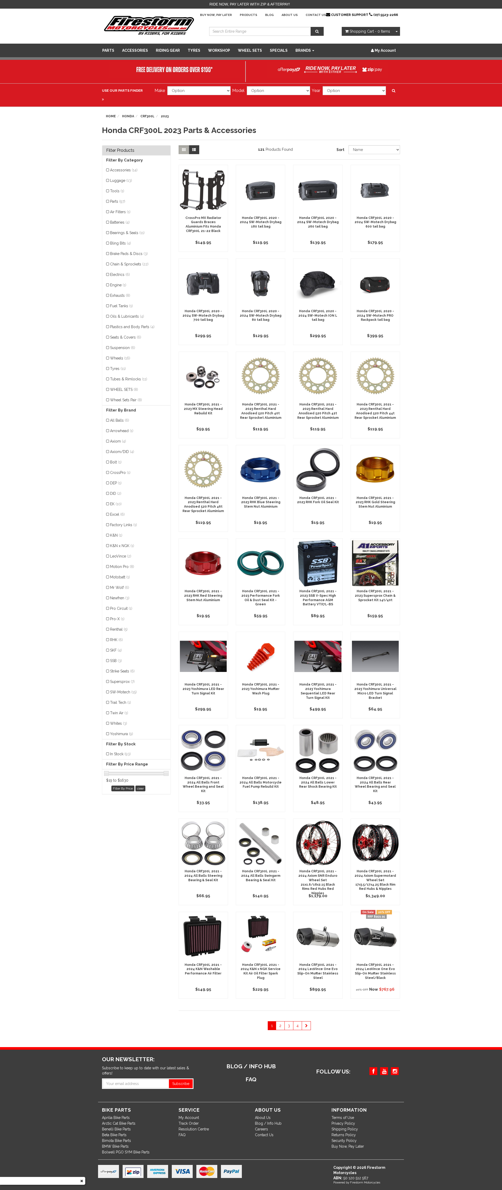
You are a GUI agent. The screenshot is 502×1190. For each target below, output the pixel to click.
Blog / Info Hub (268, 1123)
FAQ (182, 1135)
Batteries (120, 222)
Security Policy (344, 1141)
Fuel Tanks (121, 306)
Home (111, 116)
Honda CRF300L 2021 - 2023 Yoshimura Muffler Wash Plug (260, 689)
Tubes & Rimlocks (128, 379)
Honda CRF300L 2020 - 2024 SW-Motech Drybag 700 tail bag (203, 315)
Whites (118, 723)
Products (248, 15)
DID (115, 493)
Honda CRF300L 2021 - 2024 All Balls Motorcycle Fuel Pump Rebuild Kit (260, 782)
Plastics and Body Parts (132, 327)
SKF (116, 650)
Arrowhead (121, 431)
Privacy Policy (343, 1123)
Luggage (121, 180)
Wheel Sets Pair (126, 400)
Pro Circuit (121, 608)
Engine (118, 285)
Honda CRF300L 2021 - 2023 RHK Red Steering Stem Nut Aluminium (203, 595)
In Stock (120, 754)
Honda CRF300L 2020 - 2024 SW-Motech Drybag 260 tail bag (318, 222)
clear (140, 788)
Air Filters (120, 212)
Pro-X (117, 619)
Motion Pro (122, 567)
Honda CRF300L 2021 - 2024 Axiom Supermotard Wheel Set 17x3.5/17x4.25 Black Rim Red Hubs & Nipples (375, 880)
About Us (290, 15)
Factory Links (123, 525)
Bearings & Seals (127, 233)
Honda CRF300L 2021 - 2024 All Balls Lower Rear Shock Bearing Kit (318, 782)
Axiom (118, 441)
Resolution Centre (194, 1129)
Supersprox (122, 682)
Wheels (120, 358)
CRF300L (147, 116)
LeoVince (120, 556)
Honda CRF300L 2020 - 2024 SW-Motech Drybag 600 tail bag (375, 222)
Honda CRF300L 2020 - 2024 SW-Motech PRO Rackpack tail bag (375, 315)
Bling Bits (120, 243)
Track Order (189, 1123)
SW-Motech (123, 692)
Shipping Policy (345, 1129)
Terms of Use (343, 1118)
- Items (370, 31)
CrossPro (120, 473)
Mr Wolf (119, 587)
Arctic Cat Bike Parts (118, 1123)
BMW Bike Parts (115, 1146)
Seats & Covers (125, 337)
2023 (165, 116)
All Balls (119, 420)
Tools (117, 191)
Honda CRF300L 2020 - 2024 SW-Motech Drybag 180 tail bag (260, 222)
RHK (116, 640)
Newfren (119, 598)
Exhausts (120, 295)
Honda (128, 116)
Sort (340, 150)
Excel (117, 514)
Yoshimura (121, 734)
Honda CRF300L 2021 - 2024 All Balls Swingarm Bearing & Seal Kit (260, 875)
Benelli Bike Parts (116, 1129)
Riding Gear (168, 50)
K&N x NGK (122, 546)
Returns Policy (344, 1135)
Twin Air (119, 713)
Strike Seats (122, 671)
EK (116, 504)
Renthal (119, 629)
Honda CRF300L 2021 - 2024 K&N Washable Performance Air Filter (203, 969)
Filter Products (120, 150)
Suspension (122, 348)
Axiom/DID (122, 452)
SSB (116, 661)
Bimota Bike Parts (116, 1141)
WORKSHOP (219, 50)
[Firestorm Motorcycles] (149, 25)
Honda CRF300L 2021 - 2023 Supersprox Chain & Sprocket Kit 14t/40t (375, 595)
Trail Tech (120, 702)
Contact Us (316, 15)
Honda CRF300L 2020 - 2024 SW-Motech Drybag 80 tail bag (260, 315)
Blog (269, 15)
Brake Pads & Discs (129, 254)
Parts (108, 50)
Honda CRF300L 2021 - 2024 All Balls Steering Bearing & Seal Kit (203, 875)
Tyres (194, 50)
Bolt (116, 462)
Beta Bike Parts (114, 1135)
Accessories (135, 50)
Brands (303, 50)
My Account (189, 1118)
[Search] (317, 31)
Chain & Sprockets (129, 264)
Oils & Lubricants (127, 316)
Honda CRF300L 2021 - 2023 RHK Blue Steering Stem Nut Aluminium (260, 502)
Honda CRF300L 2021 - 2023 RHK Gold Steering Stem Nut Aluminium (375, 502)
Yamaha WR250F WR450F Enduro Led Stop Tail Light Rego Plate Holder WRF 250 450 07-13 (43, 1166)
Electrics (120, 274)
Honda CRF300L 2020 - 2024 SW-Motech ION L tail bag (317, 315)
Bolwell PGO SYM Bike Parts (126, 1152)
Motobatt (120, 577)
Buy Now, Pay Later (216, 15)
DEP (116, 483)
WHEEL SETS (250, 50)
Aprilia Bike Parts (116, 1118)
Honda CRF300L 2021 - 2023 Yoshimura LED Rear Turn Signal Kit (203, 689)
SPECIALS (279, 50)
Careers (261, 1129)
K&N (116, 535)
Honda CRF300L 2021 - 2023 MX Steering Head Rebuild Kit (203, 409)
